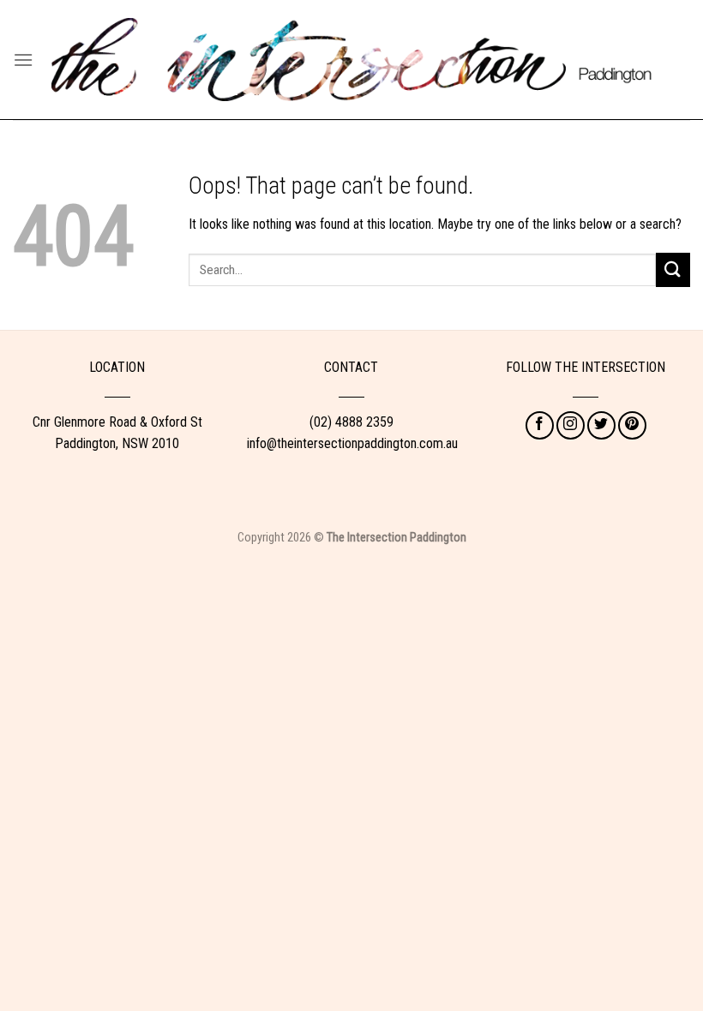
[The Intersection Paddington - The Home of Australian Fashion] (351, 60)
